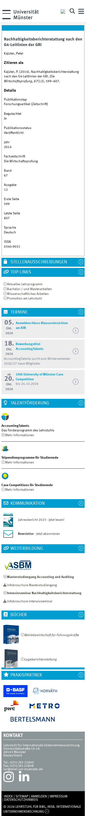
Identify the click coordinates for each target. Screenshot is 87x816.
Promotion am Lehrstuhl (24, 298)
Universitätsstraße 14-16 (21, 748)
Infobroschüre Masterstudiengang (32, 585)
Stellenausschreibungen (38, 262)
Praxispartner (25, 675)
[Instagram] (8, 778)
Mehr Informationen (19, 435)
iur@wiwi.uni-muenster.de (23, 769)
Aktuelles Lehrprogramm (25, 284)
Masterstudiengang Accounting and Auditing (40, 577)
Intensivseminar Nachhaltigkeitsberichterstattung (44, 593)
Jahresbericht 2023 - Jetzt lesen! (39, 520)
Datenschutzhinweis (21, 800)
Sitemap (21, 796)
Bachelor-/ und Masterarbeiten (29, 289)
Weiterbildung (26, 548)
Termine (18, 312)
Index (8, 796)
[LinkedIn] (24, 778)
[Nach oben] (47, 811)
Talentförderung (29, 403)
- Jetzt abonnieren (39, 534)
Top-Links (20, 272)
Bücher (18, 615)
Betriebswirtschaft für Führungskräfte (51, 635)
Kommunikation (27, 503)
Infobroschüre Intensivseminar (29, 601)
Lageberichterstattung (40, 659)
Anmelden (39, 796)
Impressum (58, 796)
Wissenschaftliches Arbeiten (28, 294)
